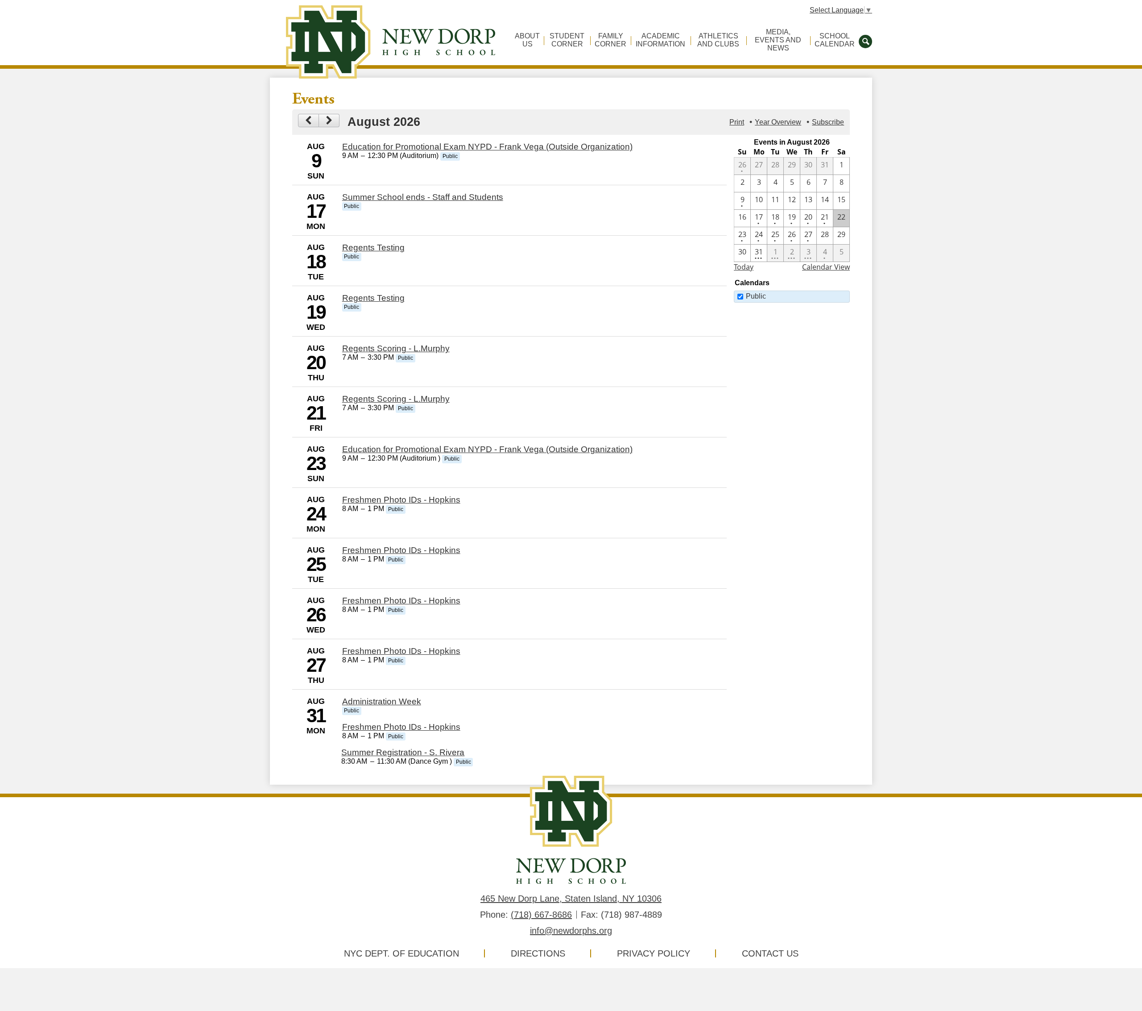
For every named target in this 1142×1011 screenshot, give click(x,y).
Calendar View (826, 267)
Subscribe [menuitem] (828, 122)
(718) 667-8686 (541, 914)
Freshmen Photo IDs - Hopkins (401, 499)
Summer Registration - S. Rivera (402, 752)
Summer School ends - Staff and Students (422, 197)
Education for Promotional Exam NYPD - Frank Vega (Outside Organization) (487, 146)
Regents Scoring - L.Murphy (396, 348)
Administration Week (381, 701)
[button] (527, 44)
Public (756, 296)
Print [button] (736, 122)
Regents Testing (373, 247)
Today (743, 267)
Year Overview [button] (778, 122)
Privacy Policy (653, 953)
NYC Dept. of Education (401, 953)
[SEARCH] (865, 41)
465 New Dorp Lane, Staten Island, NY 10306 (571, 898)
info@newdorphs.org (571, 931)
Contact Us (770, 953)
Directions (538, 953)
